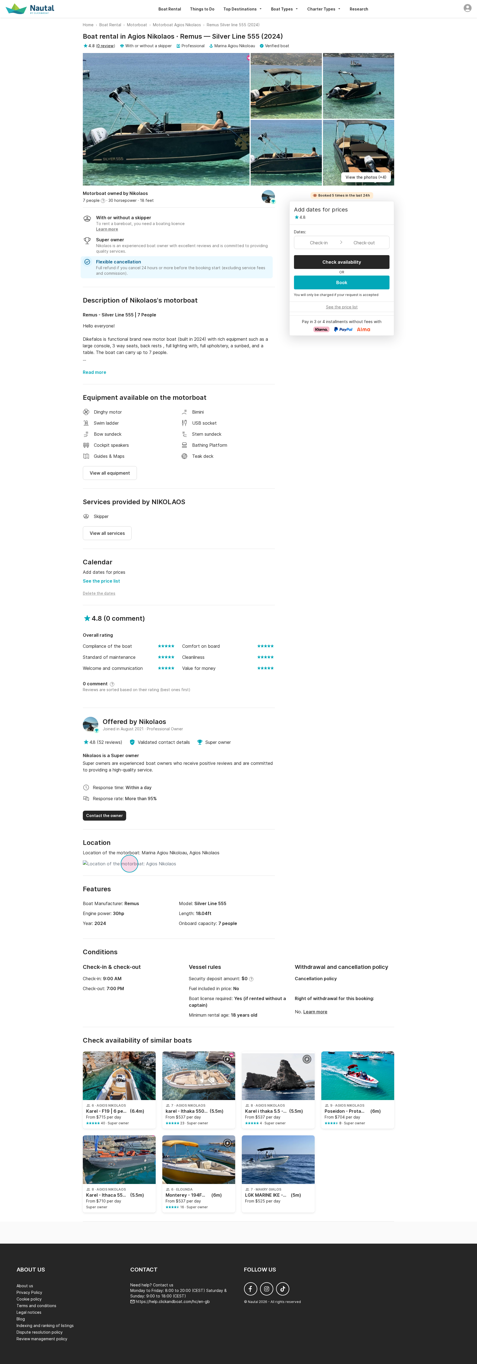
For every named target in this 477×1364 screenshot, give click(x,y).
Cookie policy (29, 1299)
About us (25, 1285)
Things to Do (202, 9)
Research (359, 9)
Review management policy (42, 1338)
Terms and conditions (36, 1305)
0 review (105, 45)
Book (341, 282)
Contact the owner (104, 815)
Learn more (315, 1011)
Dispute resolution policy (40, 1332)
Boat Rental (169, 9)
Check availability (341, 262)
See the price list (101, 581)
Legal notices (29, 1312)
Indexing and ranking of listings (45, 1325)
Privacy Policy (29, 1292)
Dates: (300, 231)
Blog (21, 1319)
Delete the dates (99, 593)
